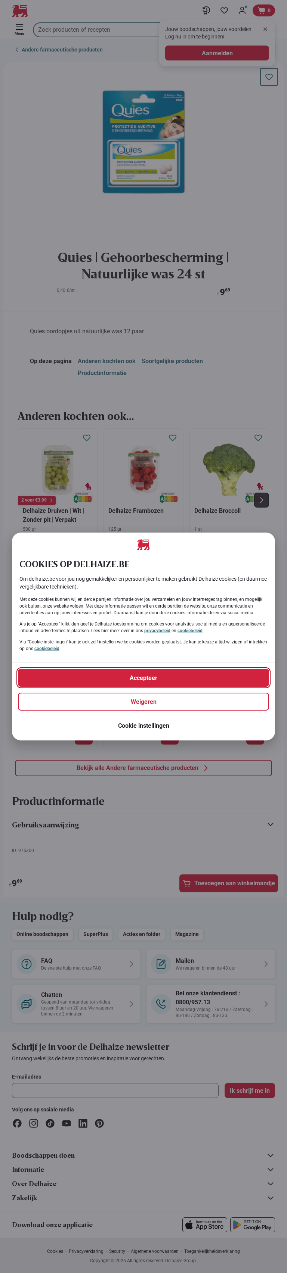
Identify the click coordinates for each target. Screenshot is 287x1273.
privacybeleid (157, 630)
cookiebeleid (190, 630)
